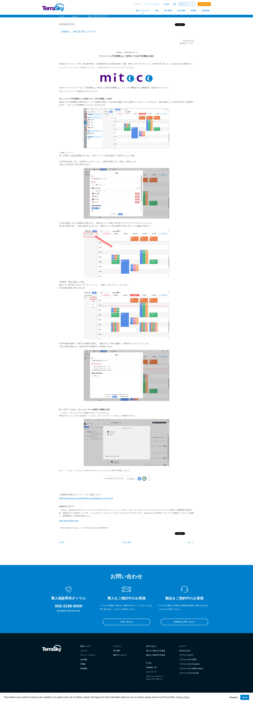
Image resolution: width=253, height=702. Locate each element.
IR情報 (193, 10)
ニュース (137, 4)
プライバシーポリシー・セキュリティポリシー (155, 677)
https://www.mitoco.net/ (68, 521)
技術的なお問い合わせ (184, 622)
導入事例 (168, 10)
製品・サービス (143, 10)
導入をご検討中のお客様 (155, 651)
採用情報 (206, 10)
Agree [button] (244, 697)
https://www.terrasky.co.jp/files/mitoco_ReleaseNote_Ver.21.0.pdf (86, 498)
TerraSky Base (184, 651)
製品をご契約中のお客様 (155, 655)
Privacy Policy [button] (183, 697)
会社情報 (181, 10)
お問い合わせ (204, 4)
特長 (157, 10)
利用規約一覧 (151, 667)
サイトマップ (151, 672)
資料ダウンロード (187, 4)
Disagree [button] (234, 697)
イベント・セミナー (152, 4)
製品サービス (85, 646)
